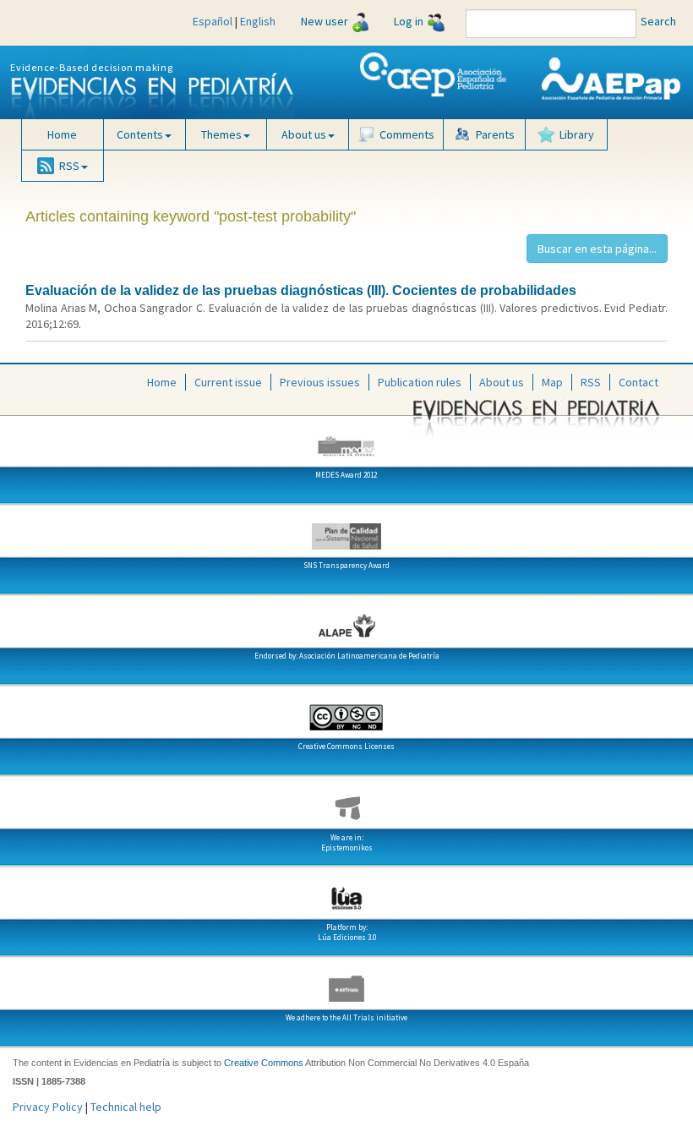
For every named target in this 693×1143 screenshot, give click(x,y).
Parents (495, 134)
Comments (406, 134)
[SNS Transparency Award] (346, 530)
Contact (638, 382)
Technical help (125, 1106)
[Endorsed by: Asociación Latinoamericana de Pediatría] (346, 620)
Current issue (228, 382)
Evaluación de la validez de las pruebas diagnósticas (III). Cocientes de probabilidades (300, 290)
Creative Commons (263, 1063)
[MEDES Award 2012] (346, 439)
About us (501, 382)
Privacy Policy (48, 1106)
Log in (408, 21)
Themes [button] (221, 134)
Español (212, 21)
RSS (591, 382)
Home (62, 134)
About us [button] (303, 134)
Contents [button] (140, 134)
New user (324, 21)
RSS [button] (69, 165)
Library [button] (576, 134)
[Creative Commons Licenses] (346, 711)
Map (552, 382)
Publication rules (419, 382)
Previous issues (320, 382)
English (258, 21)
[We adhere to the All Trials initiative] (346, 982)
